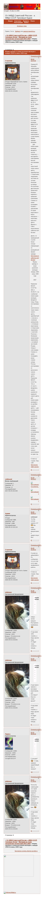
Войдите (17, 31)
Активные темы (22, 26)
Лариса (7, 734)
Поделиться (34, 56)
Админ (7, 513)
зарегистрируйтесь (29, 31)
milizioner (8, 592)
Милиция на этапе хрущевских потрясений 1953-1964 (18, 38)
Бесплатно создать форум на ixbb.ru (26, 851)
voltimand (8, 479)
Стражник (8, 61)
